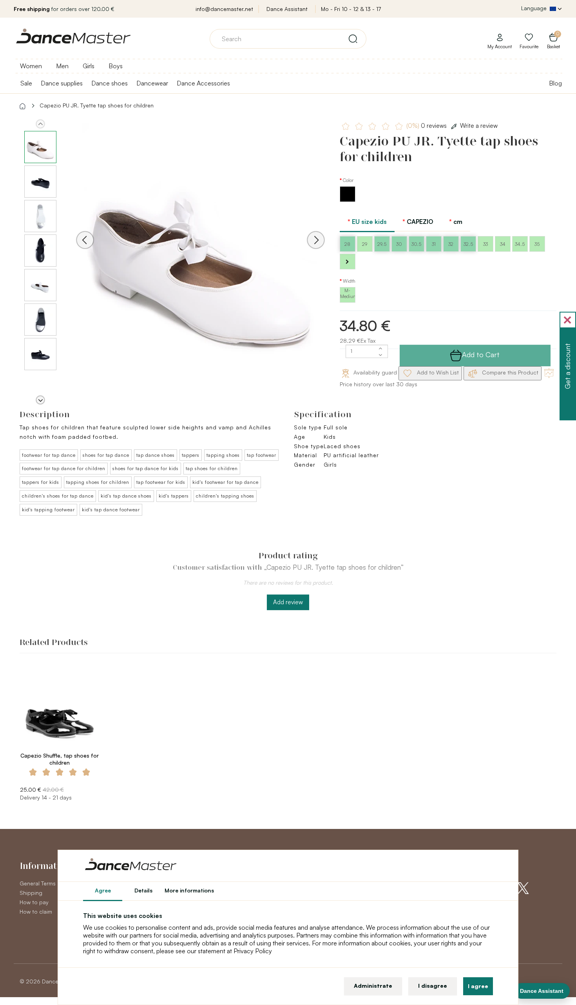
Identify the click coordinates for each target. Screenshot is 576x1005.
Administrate (373, 985)
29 (364, 244)
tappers (190, 455)
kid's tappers (174, 496)
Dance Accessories (203, 83)
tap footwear (261, 455)
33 (485, 244)
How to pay (34, 902)
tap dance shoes (155, 455)
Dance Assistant (287, 8)
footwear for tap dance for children (63, 468)
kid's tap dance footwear (111, 509)
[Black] (347, 199)
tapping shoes (223, 455)
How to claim (36, 911)
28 (347, 244)
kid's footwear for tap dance (225, 482)
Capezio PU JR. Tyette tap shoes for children (97, 105)
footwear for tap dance (49, 455)
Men (62, 66)
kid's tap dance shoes (126, 496)
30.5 (416, 244)
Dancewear (152, 83)
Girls (88, 66)
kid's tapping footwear (48, 509)
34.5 (520, 244)
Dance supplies (62, 83)
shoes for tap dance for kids (145, 468)
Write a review (479, 125)
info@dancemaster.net (224, 8)
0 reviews (427, 125)
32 (450, 244)
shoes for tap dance (106, 455)
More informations (189, 890)
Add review (288, 602)
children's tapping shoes (225, 496)
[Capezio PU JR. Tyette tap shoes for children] (200, 250)
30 (399, 244)
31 (434, 244)
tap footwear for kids (160, 482)
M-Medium (347, 293)
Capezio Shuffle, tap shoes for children (59, 759)
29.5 (381, 244)
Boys (116, 66)
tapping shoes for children (97, 482)
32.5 (468, 244)
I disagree (432, 985)
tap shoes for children (212, 468)
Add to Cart (481, 354)
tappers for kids (40, 482)
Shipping (31, 892)
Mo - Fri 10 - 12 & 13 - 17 (351, 8)
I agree (478, 986)
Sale (26, 83)
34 (502, 244)
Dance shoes (109, 83)
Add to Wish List (437, 372)
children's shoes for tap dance (58, 496)
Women (31, 66)
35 (537, 244)
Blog (555, 83)
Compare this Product (509, 372)
